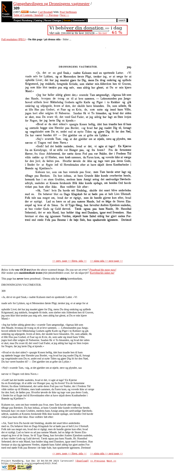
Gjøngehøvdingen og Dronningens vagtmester (51, 3)
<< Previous (51, 15)
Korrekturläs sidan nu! (102, 272)
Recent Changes (52, 20)
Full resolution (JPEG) (13, 39)
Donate (67, 20)
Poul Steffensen (68, 12)
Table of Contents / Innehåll (28, 15)
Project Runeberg (23, 20)
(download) (82, 461)
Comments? (79, 20)
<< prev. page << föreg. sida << (69, 260)
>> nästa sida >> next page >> (106, 260)
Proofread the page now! (102, 269)
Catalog (38, 20)
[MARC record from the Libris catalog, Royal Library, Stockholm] (25, 12)
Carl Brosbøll (45, 12)
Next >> (64, 15)
